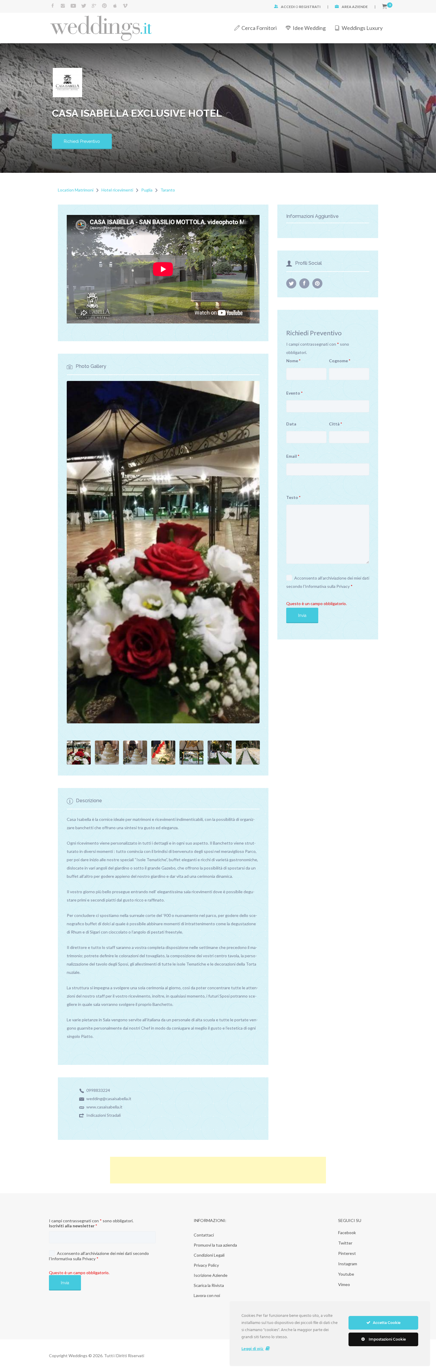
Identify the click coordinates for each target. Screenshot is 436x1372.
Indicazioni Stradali (103, 1115)
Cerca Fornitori (259, 28)
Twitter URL (291, 283)
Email (292, 456)
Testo (293, 497)
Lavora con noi (207, 1295)
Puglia (146, 189)
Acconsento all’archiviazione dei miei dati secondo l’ (327, 582)
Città (335, 423)
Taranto (167, 189)
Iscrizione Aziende (210, 1275)
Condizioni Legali (209, 1255)
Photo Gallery (91, 366)
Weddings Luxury (362, 28)
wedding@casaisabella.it (108, 1098)
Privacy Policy (206, 1265)
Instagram (347, 1263)
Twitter (345, 1242)
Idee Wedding (309, 28)
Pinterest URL (317, 283)
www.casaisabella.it (104, 1106)
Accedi (288, 6)
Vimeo (344, 1284)
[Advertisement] (218, 1170)
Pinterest (347, 1253)
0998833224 (98, 1090)
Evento (294, 392)
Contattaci (204, 1234)
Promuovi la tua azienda (215, 1244)
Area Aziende (355, 6)
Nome (293, 360)
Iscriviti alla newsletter (73, 1225)
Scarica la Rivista (209, 1285)
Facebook (347, 1232)
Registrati (310, 6)
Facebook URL (304, 283)
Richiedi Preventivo (82, 141)
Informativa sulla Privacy (327, 586)
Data (291, 423)
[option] (163, 265)
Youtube (346, 1274)
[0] (384, 6)
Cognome (339, 360)
